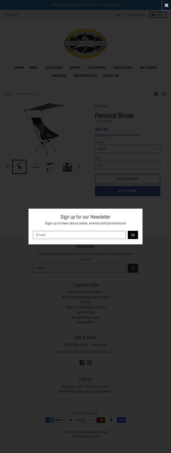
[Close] (166, 5)
